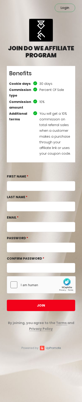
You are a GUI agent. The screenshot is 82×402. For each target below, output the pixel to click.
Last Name (16, 197)
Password (16, 238)
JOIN (41, 305)
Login (65, 7)
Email (11, 217)
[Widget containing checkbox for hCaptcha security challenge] (41, 284)
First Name (16, 176)
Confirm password (24, 258)
